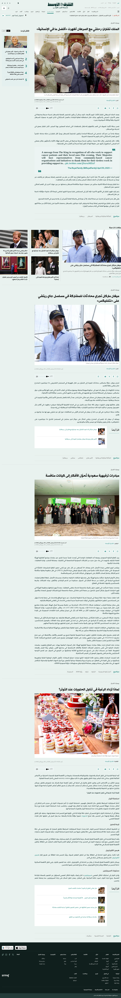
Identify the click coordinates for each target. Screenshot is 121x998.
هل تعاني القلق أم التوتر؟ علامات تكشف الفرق (82, 888)
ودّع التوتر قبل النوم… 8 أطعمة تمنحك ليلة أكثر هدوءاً (80, 898)
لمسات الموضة (42, 964)
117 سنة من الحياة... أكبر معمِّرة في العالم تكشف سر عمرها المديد (14, 53)
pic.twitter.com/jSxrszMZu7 (80, 163)
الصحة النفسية (99, 936)
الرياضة (43, 11)
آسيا (108, 964)
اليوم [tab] (8, 30)
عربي (118, 3)
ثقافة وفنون (72, 11)
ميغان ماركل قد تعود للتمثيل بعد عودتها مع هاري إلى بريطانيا (78, 430)
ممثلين (73, 458)
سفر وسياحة (42, 961)
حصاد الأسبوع (105, 978)
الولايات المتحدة (105, 958)
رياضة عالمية (116, 983)
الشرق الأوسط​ (95, 11)
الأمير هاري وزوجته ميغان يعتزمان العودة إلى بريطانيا (81, 439)
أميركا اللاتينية (106, 969)
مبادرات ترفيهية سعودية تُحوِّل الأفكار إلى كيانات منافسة (82, 476)
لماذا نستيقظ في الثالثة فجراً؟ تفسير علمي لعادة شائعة (15, 73)
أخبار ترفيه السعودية (105, 672)
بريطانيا (82, 216)
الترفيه (93, 672)
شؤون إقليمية (116, 969)
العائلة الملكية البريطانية (103, 216)
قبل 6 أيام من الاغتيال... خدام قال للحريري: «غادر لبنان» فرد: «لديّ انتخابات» (90, 16)
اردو (105, 3)
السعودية (70, 672)
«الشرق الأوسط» (110, 100)
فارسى (102, 3)
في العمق (37, 11)
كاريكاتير (96, 961)
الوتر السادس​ (74, 961)
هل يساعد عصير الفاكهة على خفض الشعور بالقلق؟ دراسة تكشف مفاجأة (74, 907)
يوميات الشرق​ (50, 11)
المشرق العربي (114, 966)
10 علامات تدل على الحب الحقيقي (14, 79)
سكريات (89, 936)
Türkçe (109, 3)
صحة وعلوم (64, 11)
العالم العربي (116, 958)
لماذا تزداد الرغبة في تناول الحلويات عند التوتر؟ (89, 689)
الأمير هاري (89, 458)
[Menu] (118, 11)
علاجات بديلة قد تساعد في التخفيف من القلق (83, 917)
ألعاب (21, 11)
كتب (76, 958)
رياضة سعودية (116, 978)
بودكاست (26, 11)
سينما (75, 964)
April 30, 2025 (103, 168)
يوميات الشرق (115, 23)
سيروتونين (87, 875)
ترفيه (86, 672)
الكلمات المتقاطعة (73, 978)
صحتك (64, 958)
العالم (88, 11)
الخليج (116, 961)
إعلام (76, 966)
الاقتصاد (79, 11)
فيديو (32, 11)
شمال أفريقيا (114, 964)
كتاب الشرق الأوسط (93, 964)
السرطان (90, 216)
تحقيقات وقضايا (105, 980)
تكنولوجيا (58, 11)
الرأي (84, 11)
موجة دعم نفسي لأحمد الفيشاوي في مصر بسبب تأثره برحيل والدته (15, 59)
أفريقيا (107, 966)
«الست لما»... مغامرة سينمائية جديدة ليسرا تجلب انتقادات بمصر (14, 66)
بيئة (65, 964)
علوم (65, 961)
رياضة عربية (116, 980)
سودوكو (75, 980)
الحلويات (84, 816)
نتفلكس (80, 458)
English (114, 3)
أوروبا (107, 961)
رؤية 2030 (79, 672)
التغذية (109, 936)
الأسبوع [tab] (4, 30)
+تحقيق (107, 983)
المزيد (16, 11)
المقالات (96, 958)
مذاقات (43, 958)
